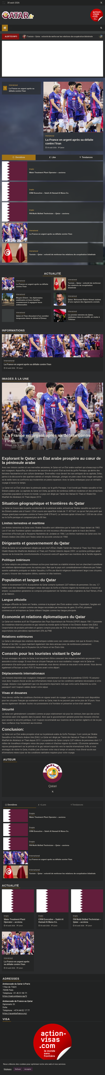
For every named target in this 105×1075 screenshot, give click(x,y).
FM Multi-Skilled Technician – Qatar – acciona (49, 213)
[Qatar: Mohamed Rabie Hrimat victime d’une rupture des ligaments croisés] (60, 299)
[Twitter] (52, 791)
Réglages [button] (8, 1069)
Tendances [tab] (87, 157)
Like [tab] (53, 157)
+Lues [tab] (43, 805)
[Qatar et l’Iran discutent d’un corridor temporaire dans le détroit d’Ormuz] (8, 315)
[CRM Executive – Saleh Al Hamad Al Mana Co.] (14, 191)
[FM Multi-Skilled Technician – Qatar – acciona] (14, 212)
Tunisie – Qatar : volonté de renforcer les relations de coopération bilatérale (62, 254)
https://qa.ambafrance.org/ (15, 1013)
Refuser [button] (18, 1069)
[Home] (4, 28)
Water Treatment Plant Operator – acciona (47, 172)
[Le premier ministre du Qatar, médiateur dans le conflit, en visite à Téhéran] (60, 315)
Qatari (62, 148)
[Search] (101, 27)
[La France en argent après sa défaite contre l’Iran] (73, 107)
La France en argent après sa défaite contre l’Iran (50, 234)
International (13, 85)
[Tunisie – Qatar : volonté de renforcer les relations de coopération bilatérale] (14, 253)
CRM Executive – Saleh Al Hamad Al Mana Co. (49, 193)
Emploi (31, 169)
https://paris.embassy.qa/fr (15, 996)
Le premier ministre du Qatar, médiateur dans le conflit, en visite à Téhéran (84, 317)
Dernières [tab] (20, 157)
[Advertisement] (52, 59)
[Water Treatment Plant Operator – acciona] (14, 171)
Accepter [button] (27, 1069)
